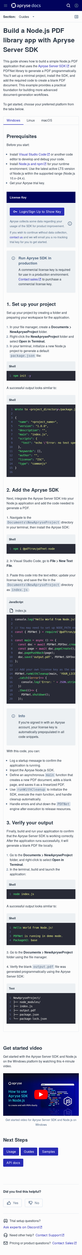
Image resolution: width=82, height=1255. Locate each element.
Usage (11, 1152)
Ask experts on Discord (21, 1227)
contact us (16, 237)
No (37, 1203)
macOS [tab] (46, 120)
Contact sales (28, 279)
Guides (29, 1152)
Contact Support (48, 1235)
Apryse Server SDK (52, 66)
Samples (48, 1152)
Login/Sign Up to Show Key (40, 212)
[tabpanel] (41, 576)
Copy (67, 374)
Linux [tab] (31, 120)
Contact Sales (62, 1243)
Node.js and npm (31, 163)
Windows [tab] (13, 120)
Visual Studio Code (32, 154)
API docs (13, 1163)
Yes (15, 1203)
